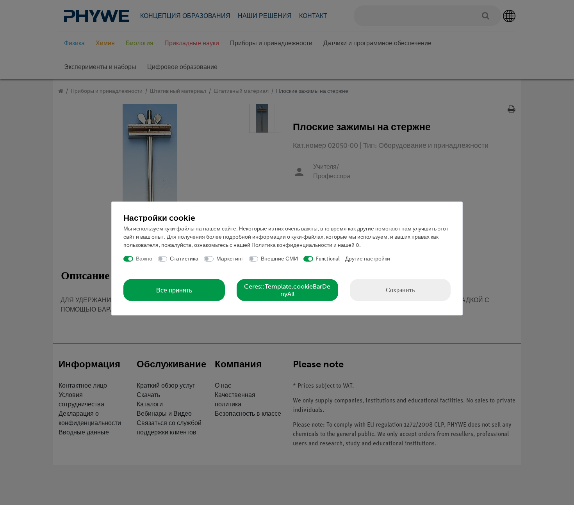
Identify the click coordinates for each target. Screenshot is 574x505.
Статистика (184, 259)
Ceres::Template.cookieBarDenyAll (287, 290)
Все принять (174, 290)
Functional (328, 259)
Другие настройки (367, 259)
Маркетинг (229, 259)
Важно (144, 259)
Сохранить (400, 290)
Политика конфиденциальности (291, 245)
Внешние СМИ (279, 259)
